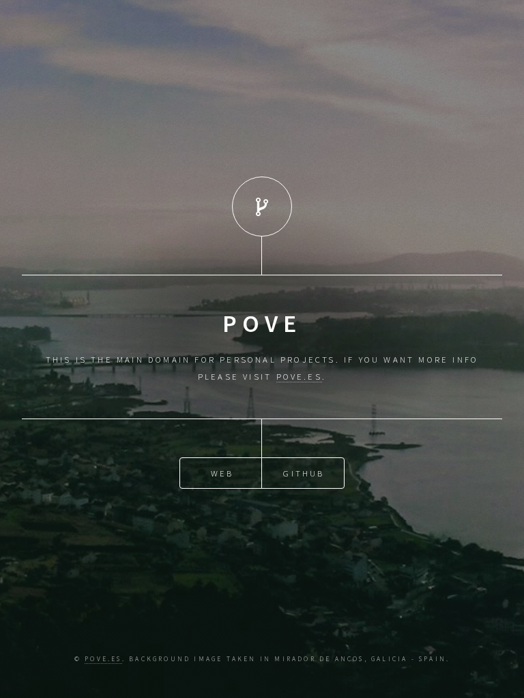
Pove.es (299, 376)
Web (222, 473)
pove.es (103, 659)
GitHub (303, 473)
